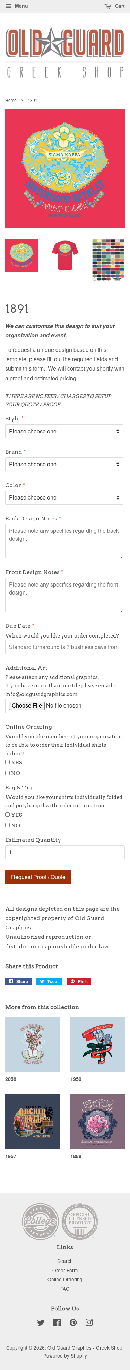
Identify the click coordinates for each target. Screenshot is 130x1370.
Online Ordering (28, 726)
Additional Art (26, 668)
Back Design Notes (31, 518)
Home (11, 100)
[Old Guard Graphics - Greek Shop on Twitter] (41, 1323)
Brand (13, 452)
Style (12, 418)
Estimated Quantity (33, 839)
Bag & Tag (18, 787)
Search (65, 1260)
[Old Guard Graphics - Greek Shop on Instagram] (89, 1323)
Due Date (18, 626)
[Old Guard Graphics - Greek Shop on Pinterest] (73, 1323)
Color (13, 485)
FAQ (65, 1288)
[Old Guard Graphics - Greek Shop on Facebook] (57, 1323)
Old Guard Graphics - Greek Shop (84, 1347)
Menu (21, 5)
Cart (119, 5)
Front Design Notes (32, 572)
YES (16, 762)
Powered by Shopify (65, 1355)
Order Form (65, 1270)
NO (15, 773)
